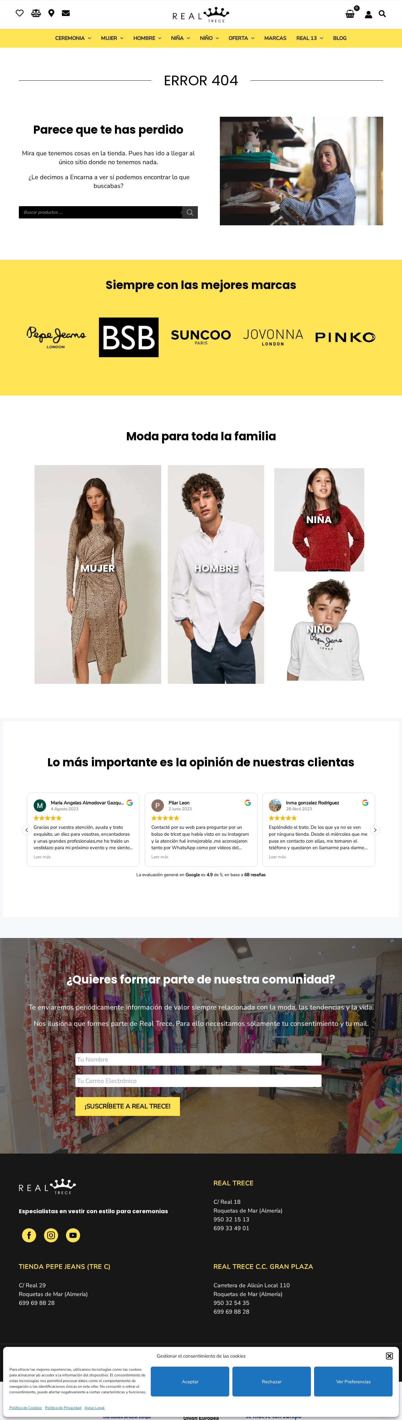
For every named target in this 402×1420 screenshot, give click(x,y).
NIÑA (319, 519)
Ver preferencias (353, 1382)
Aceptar (190, 1382)
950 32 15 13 (231, 1219)
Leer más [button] (42, 857)
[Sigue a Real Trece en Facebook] (30, 1239)
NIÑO (319, 629)
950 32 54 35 (231, 1303)
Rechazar (271, 1382)
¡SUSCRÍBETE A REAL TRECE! (128, 1106)
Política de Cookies (25, 1407)
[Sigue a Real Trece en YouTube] (73, 1239)
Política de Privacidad (63, 1407)
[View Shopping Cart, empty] (350, 15)
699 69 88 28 (37, 1303)
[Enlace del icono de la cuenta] (368, 15)
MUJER (97, 568)
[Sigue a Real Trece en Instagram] (52, 1239)
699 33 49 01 (231, 1228)
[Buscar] (190, 212)
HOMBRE (216, 568)
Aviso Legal (94, 1407)
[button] (389, 1356)
